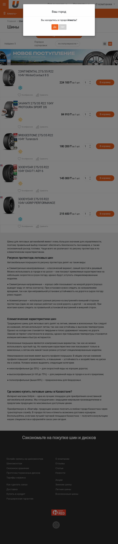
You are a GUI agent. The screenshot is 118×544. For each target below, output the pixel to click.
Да (54, 27)
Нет (63, 27)
